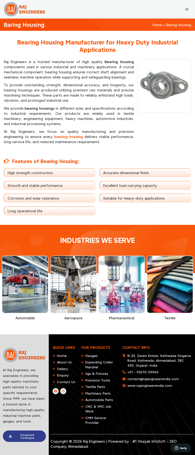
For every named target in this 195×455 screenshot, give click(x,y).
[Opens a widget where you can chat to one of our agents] (180, 448)
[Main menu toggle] (186, 9)
